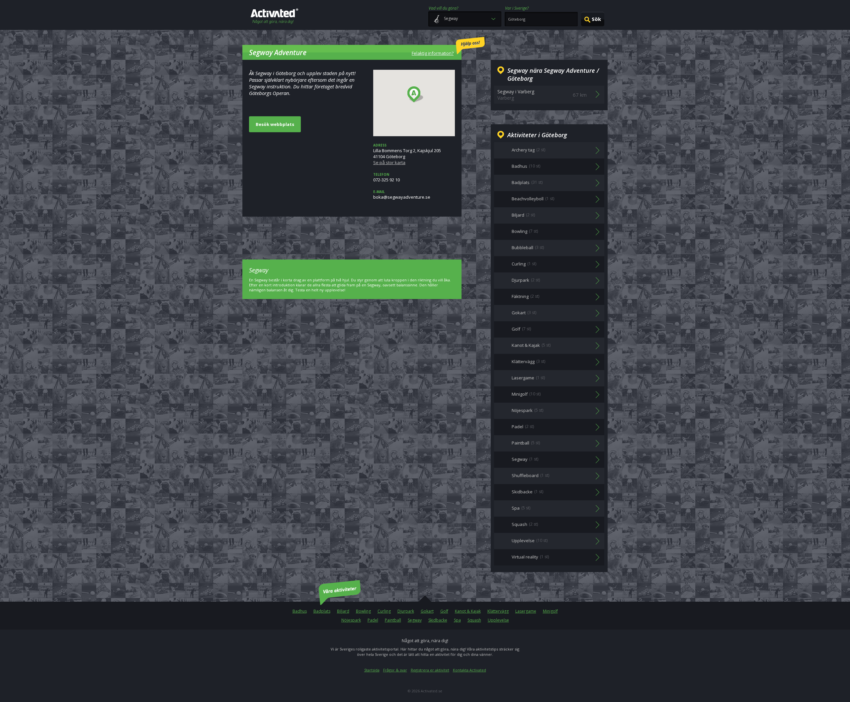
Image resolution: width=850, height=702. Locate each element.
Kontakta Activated (469, 669)
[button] (415, 94)
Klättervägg (498, 611)
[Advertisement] (352, 233)
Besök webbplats (275, 124)
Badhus (300, 611)
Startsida (372, 669)
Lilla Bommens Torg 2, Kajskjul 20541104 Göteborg (407, 154)
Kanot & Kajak (468, 611)
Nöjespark (351, 620)
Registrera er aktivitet (430, 669)
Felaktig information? (433, 53)
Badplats (321, 611)
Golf (444, 611)
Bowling (363, 611)
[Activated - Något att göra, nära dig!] (274, 16)
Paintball (393, 620)
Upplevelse (498, 620)
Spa (457, 620)
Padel (373, 620)
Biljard (343, 611)
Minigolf (550, 611)
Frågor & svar (395, 669)
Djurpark (405, 611)
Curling (384, 611)
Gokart (427, 611)
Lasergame (525, 611)
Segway (415, 620)
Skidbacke (437, 620)
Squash (474, 620)
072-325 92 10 (386, 177)
